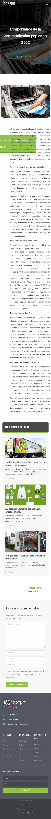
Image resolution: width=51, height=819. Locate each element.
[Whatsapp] (33, 813)
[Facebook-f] (18, 813)
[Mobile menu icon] (47, 3)
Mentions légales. (25, 805)
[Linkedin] (28, 813)
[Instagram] (23, 813)
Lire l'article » (9, 478)
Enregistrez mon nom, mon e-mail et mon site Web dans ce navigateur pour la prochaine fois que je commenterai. (25, 674)
